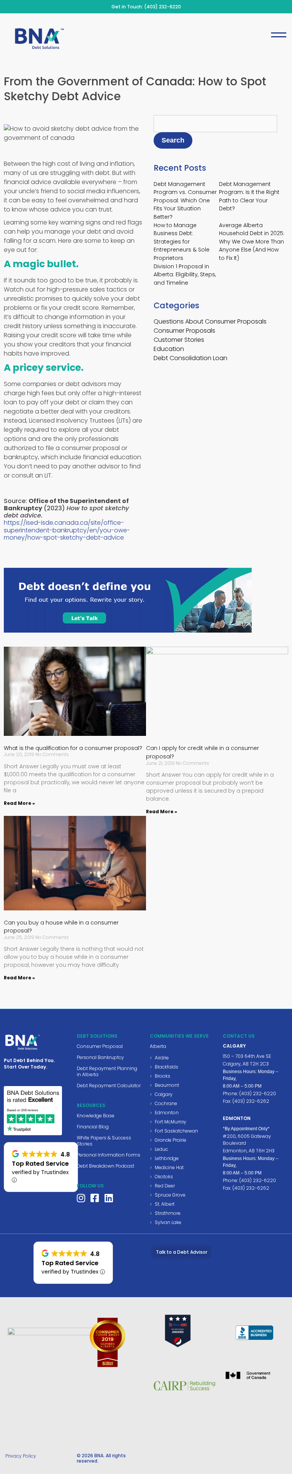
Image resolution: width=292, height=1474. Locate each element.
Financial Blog (93, 1126)
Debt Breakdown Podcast (105, 1166)
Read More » (19, 803)
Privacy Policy (20, 1456)
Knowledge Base (95, 1115)
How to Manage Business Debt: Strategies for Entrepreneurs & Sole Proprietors (181, 241)
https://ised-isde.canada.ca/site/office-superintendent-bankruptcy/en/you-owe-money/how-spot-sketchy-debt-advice (67, 530)
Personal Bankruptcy (100, 1057)
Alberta (158, 1046)
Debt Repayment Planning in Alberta (107, 1071)
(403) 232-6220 (162, 6)
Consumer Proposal (100, 1046)
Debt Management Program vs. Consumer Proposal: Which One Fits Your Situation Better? (185, 200)
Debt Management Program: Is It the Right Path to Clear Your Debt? (249, 196)
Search (173, 140)
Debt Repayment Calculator (109, 1085)
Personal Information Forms (108, 1155)
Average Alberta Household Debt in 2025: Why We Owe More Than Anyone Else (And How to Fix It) (251, 241)
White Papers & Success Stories (104, 1140)
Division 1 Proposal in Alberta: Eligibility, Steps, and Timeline (185, 275)
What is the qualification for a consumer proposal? (73, 748)
